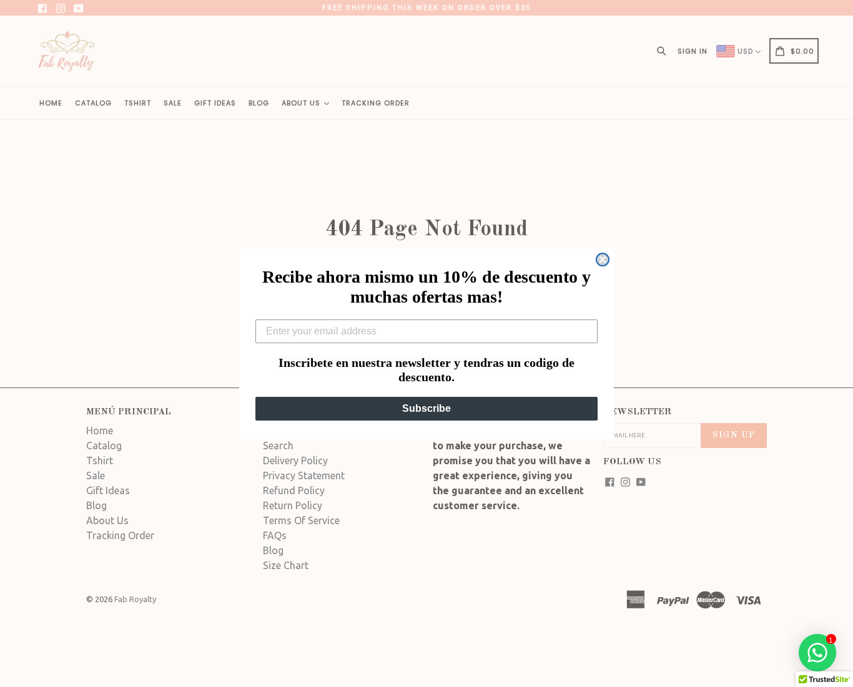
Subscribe (426, 408)
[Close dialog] (602, 259)
